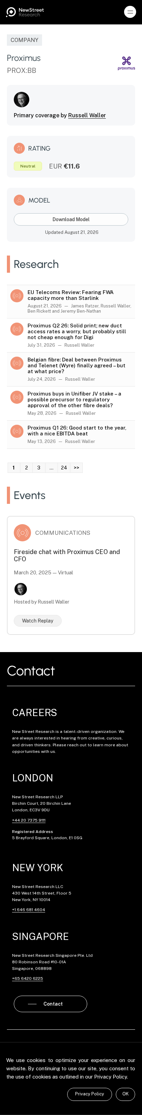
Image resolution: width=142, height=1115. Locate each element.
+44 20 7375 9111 (28, 820)
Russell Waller (87, 115)
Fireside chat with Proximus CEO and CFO (67, 555)
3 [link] (38, 467)
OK (125, 1093)
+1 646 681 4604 (28, 909)
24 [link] (64, 467)
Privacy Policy (89, 1093)
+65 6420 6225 (27, 978)
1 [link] (14, 467)
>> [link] (76, 467)
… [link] (51, 467)
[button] (130, 12)
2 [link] (26, 467)
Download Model (71, 219)
